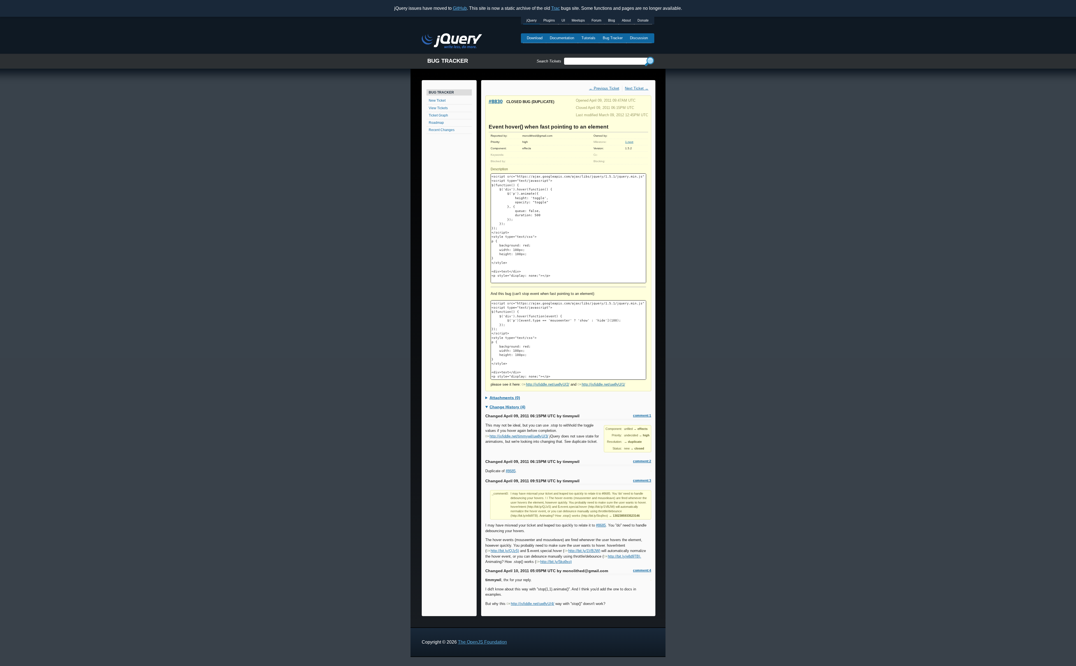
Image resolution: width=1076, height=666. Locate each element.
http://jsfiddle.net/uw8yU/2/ (547, 384)
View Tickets (438, 108)
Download (534, 38)
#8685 (511, 471)
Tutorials (588, 38)
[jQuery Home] (452, 41)
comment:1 (642, 416)
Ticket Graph (438, 115)
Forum (596, 20)
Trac (555, 8)
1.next (629, 141)
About (626, 20)
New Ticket (437, 101)
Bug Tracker (613, 38)
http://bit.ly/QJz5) (505, 551)
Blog (611, 20)
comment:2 (642, 461)
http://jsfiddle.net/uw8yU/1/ (603, 384)
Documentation (562, 38)
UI (563, 20)
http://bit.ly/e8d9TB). (624, 556)
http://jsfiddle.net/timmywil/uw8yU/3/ (519, 436)
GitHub (460, 8)
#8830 (496, 101)
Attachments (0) (505, 397)
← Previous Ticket (604, 88)
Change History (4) (507, 407)
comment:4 (642, 570)
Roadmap (436, 123)
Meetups (578, 20)
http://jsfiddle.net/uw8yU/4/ (532, 604)
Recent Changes (441, 130)
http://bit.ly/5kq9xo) (556, 562)
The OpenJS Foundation (482, 642)
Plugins (549, 20)
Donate (643, 20)
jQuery (532, 20)
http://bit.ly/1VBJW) (584, 551)
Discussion (639, 38)
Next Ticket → (636, 88)
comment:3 (642, 481)
